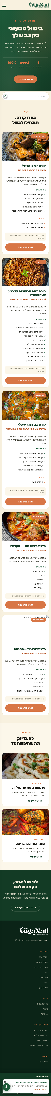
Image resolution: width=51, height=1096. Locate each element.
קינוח (46, 972)
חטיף (46, 982)
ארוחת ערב (43, 957)
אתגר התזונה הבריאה (39, 1045)
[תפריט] (4, 5)
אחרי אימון (44, 977)
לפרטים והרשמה (25, 247)
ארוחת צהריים (42, 962)
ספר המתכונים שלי (40, 1030)
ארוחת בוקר (43, 987)
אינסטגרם (44, 1061)
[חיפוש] (5, 96)
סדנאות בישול (42, 1040)
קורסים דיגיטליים (41, 1035)
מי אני (45, 1009)
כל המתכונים (42, 1004)
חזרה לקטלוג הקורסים (25, 907)
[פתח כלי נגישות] (6, 1087)
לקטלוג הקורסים (25, 79)
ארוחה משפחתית (41, 967)
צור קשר (44, 1014)
